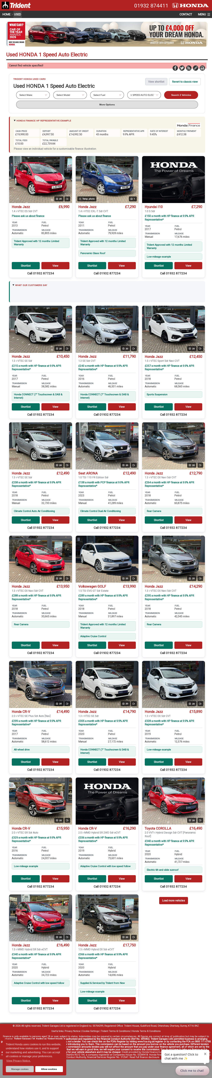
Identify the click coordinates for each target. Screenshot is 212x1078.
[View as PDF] (202, 68)
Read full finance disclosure (144, 1057)
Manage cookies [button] (19, 1069)
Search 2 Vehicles (181, 95)
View (55, 265)
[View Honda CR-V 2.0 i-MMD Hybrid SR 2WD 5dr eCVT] (107, 801)
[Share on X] (182, 68)
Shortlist (26, 265)
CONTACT (186, 14)
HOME (6, 14)
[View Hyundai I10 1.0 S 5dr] (173, 179)
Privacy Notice (72, 1031)
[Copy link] (195, 68)
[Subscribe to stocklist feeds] (188, 68)
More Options (107, 104)
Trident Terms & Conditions (115, 1031)
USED (17, 14)
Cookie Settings (90, 1031)
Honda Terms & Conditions (146, 1031)
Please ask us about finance (28, 216)
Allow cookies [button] (49, 1069)
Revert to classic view (185, 81)
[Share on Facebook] (175, 68)
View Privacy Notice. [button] (18, 1060)
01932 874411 (151, 5)
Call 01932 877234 (40, 273)
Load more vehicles (173, 900)
